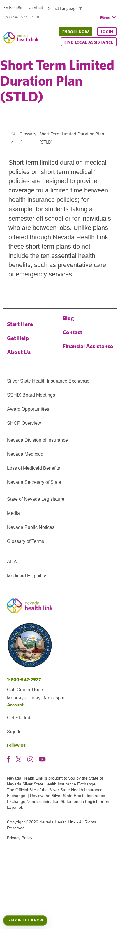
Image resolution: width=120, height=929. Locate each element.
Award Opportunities (28, 409)
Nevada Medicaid (25, 454)
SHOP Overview (24, 423)
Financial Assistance (88, 346)
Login (107, 32)
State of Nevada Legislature (35, 499)
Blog (68, 318)
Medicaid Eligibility (26, 575)
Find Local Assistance (88, 42)
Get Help (18, 338)
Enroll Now (75, 32)
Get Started (18, 717)
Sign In (14, 731)
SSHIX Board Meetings (31, 395)
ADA (12, 561)
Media (13, 513)
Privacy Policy (19, 837)
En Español (13, 7)
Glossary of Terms (25, 541)
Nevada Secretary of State (34, 482)
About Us (19, 352)
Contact (36, 7)
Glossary (27, 134)
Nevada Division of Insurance (37, 440)
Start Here (20, 324)
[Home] (13, 134)
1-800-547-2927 (24, 679)
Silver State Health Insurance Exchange (48, 381)
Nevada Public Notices (30, 527)
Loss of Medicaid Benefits (33, 468)
